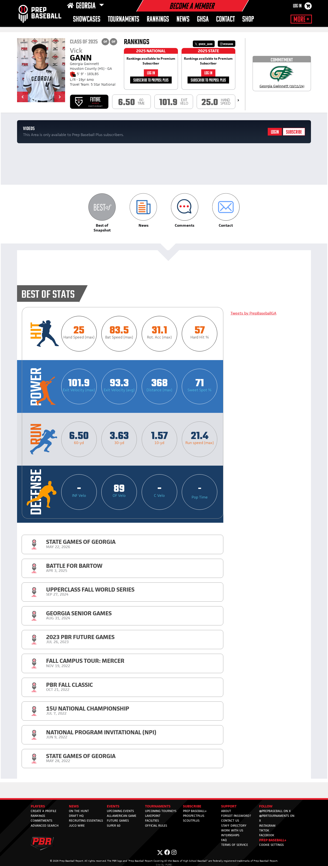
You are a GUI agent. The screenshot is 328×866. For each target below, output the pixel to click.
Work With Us (232, 830)
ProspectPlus (193, 816)
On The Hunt (79, 811)
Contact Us (230, 821)
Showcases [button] (86, 20)
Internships (230, 835)
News (182, 20)
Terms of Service (234, 845)
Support (229, 806)
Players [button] (38, 806)
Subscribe (294, 132)
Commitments (41, 821)
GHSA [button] (203, 20)
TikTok (264, 830)
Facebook (266, 835)
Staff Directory (233, 826)
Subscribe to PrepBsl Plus (151, 80)
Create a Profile (43, 811)
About (226, 811)
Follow (266, 806)
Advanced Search (45, 826)
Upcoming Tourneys (160, 811)
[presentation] (238, 100)
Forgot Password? (236, 816)
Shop (248, 20)
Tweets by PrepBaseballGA (253, 313)
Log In (297, 6)
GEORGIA (86, 6)
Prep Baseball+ (195, 811)
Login (275, 132)
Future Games (118, 821)
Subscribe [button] (192, 806)
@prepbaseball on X (275, 811)
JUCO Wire (77, 826)
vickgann (228, 44)
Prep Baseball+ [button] (272, 840)
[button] (22, 97)
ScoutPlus (191, 821)
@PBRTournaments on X (276, 818)
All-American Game (121, 816)
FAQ (224, 840)
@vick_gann (205, 44)
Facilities (152, 821)
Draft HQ (76, 816)
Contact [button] (225, 20)
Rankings (158, 20)
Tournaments (123, 20)
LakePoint (152, 816)
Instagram (267, 826)
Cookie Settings (271, 845)
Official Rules (156, 826)
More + (301, 20)
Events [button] (113, 806)
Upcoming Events (120, 811)
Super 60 (113, 826)
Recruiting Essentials (86, 821)
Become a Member (191, 6)
